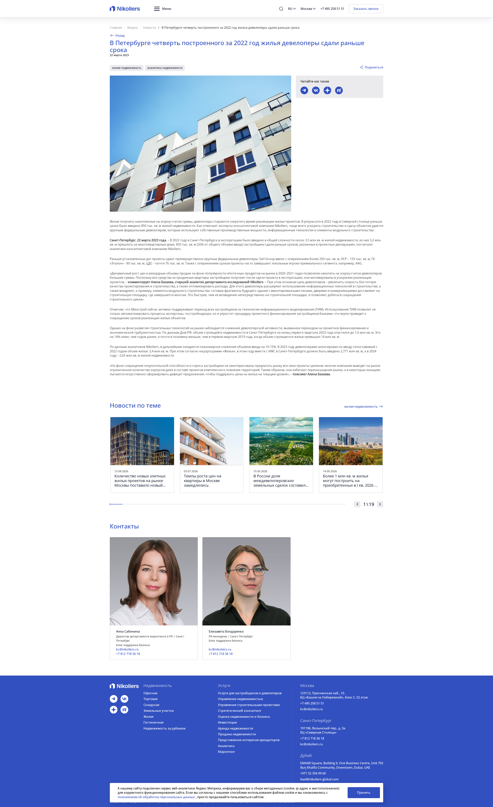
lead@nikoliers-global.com (319, 779)
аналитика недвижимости (164, 68)
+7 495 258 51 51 (312, 703)
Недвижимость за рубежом (164, 728)
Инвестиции (227, 722)
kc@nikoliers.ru (311, 709)
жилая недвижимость (126, 68)
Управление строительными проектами (249, 705)
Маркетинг (226, 752)
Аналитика (226, 746)
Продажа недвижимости (237, 734)
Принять (364, 792)
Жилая (148, 716)
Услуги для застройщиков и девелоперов (250, 693)
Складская (151, 705)
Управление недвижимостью (240, 699)
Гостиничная (153, 722)
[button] (162, 9)
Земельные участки (158, 711)
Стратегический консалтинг (239, 711)
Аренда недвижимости (235, 728)
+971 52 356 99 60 (313, 773)
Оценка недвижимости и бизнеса (244, 716)
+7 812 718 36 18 (312, 738)
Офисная (150, 693)
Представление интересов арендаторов (248, 740)
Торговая (150, 699)
